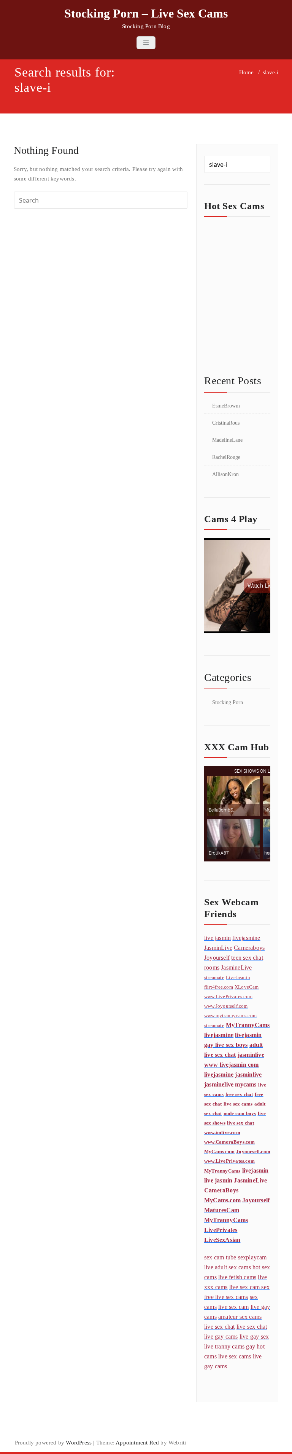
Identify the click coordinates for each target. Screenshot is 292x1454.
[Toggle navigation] (146, 42)
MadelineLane (227, 440)
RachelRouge (226, 457)
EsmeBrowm (226, 406)
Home (246, 72)
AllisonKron (225, 474)
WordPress (79, 1443)
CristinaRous (226, 423)
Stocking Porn (227, 702)
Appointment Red (136, 1443)
